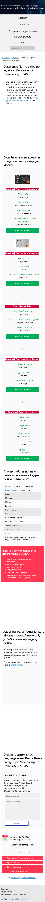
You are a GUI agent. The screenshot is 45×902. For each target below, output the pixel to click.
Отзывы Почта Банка (17, 871)
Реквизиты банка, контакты (20, 858)
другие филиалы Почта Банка (22, 99)
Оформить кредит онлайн (23, 31)
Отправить (16, 823)
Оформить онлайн (22, 230)
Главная (22, 17)
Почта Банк (10, 490)
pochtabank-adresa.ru (18, 899)
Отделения (23, 24)
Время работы (14, 862)
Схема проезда (14, 867)
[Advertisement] (22, 130)
